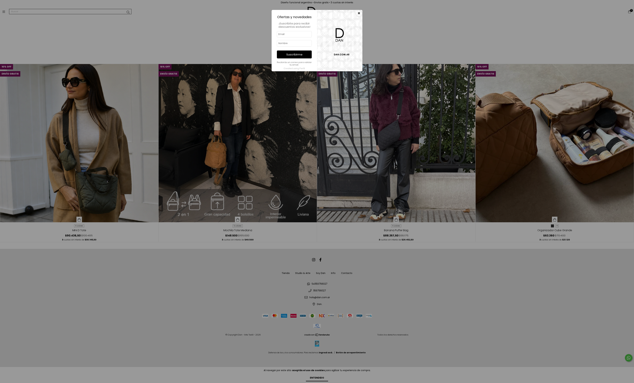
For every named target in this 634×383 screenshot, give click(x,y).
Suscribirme (294, 54)
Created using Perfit (294, 68)
